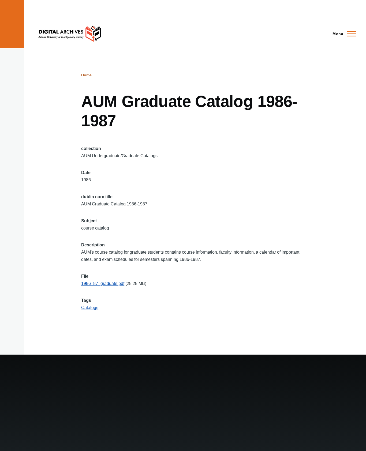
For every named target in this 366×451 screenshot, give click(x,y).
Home (86, 75)
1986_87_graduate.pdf (102, 283)
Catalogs (89, 307)
